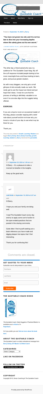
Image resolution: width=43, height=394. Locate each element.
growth (34, 136)
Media (15, 23)
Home (6, 18)
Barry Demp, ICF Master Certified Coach (16, 344)
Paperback (6, 327)
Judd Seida (9, 195)
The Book (7, 23)
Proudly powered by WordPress (21, 390)
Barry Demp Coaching (24, 136)
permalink (33, 138)
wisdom (12, 138)
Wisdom (33, 134)
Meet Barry (21, 18)
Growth (21, 134)
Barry (27, 32)
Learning (27, 134)
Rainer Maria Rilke (12, 46)
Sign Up (30, 18)
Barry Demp (12, 136)
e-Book (15, 324)
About (13, 18)
